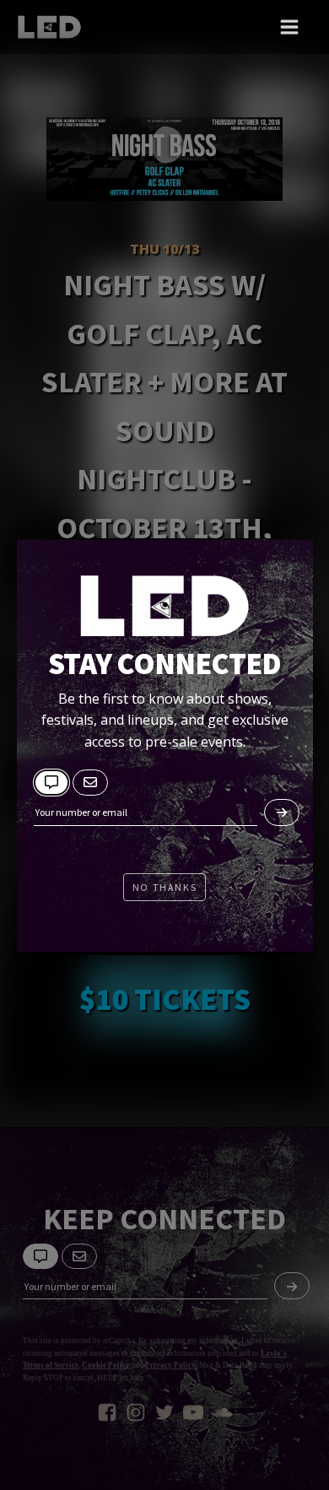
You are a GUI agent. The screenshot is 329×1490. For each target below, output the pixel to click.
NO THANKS (164, 887)
